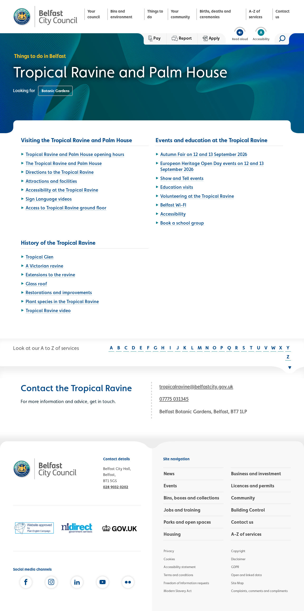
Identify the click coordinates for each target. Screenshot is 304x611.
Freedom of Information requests (186, 583)
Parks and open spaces (187, 522)
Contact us (283, 14)
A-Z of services (255, 14)
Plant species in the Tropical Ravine (62, 301)
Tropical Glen (39, 256)
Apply (214, 38)
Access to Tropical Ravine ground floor (66, 207)
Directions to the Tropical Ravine (60, 172)
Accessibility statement (180, 567)
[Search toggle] (282, 39)
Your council (93, 14)
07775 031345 (174, 399)
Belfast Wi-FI (173, 204)
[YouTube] (103, 583)
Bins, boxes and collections (191, 497)
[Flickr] (128, 583)
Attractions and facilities (51, 181)
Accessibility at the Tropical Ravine (62, 190)
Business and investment (256, 473)
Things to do (155, 14)
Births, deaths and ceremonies (215, 14)
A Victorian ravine (44, 265)
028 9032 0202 (115, 487)
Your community (180, 14)
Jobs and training (182, 509)
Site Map (237, 583)
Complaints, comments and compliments (259, 591)
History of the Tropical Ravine (58, 242)
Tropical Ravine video (48, 310)
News (169, 473)
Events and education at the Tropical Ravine (211, 140)
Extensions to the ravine (50, 274)
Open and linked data (246, 575)
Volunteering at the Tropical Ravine (197, 196)
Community (243, 497)
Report (185, 38)
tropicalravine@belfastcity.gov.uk (196, 387)
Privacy (169, 551)
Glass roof (36, 283)
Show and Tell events (182, 178)
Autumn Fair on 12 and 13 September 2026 (203, 154)
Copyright (238, 551)
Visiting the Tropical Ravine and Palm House (76, 140)
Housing (172, 534)
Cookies (169, 559)
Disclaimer (238, 559)
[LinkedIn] (77, 583)
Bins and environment (121, 14)
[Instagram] (51, 583)
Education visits (176, 187)
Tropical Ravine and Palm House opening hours (75, 154)
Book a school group (182, 223)
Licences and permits (252, 485)
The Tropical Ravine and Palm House (64, 163)
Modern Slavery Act (178, 591)
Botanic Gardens (55, 91)
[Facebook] (26, 583)
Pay (157, 38)
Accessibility (173, 213)
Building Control (248, 509)
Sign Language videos (49, 199)
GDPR (235, 567)
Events (170, 485)
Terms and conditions (178, 575)
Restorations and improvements (59, 292)
